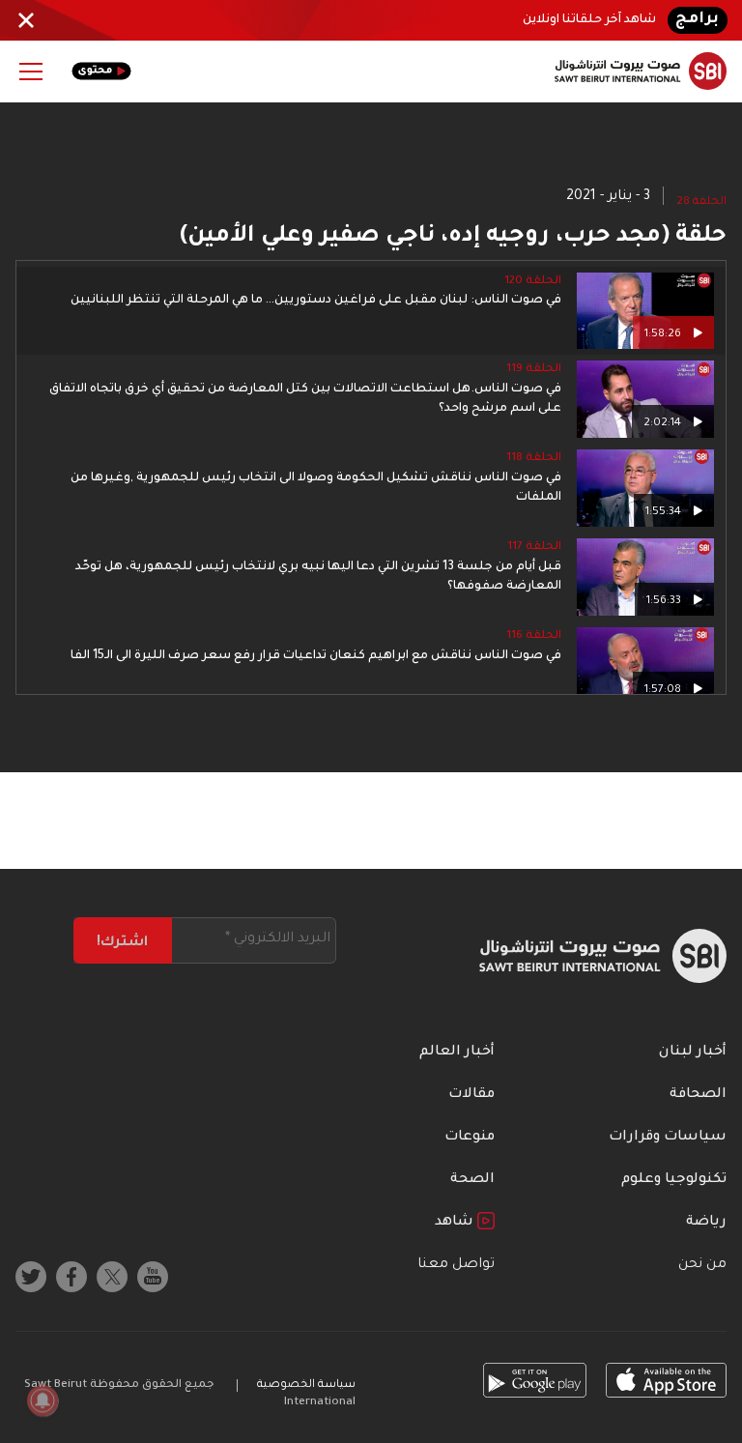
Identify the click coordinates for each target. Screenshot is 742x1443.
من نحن (702, 1265)
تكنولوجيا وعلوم (674, 1180)
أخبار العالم (457, 1052)
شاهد (456, 1222)
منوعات (469, 1137)
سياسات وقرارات (668, 1137)
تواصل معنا (456, 1265)
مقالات (471, 1095)
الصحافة (698, 1095)
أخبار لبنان (693, 1052)
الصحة (472, 1180)
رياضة (706, 1222)
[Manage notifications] (42, 1400)
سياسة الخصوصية (306, 1385)
